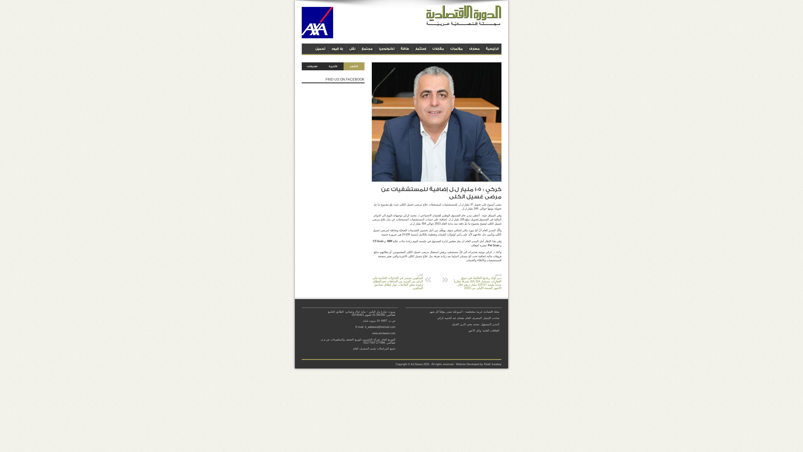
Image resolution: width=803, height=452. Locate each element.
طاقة (405, 48)
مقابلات (438, 48)
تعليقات (312, 66)
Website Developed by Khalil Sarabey (478, 364)
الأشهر (354, 66)
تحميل (320, 48)
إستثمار (420, 48)
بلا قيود (337, 48)
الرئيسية (492, 48)
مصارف (474, 48)
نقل (352, 48)
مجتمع (367, 48)
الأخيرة (333, 66)
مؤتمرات (456, 48)
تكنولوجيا (386, 48)
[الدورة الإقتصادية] (463, 23)
